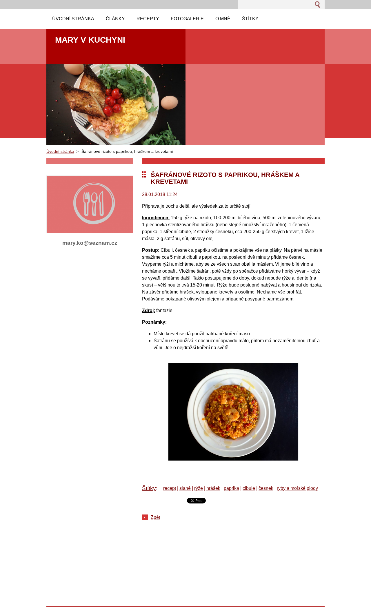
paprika (231, 488)
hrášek (213, 488)
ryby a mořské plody (297, 488)
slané (185, 488)
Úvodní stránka (60, 151)
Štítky (149, 488)
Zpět (155, 517)
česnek (266, 488)
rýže (198, 488)
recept (169, 488)
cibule (249, 488)
